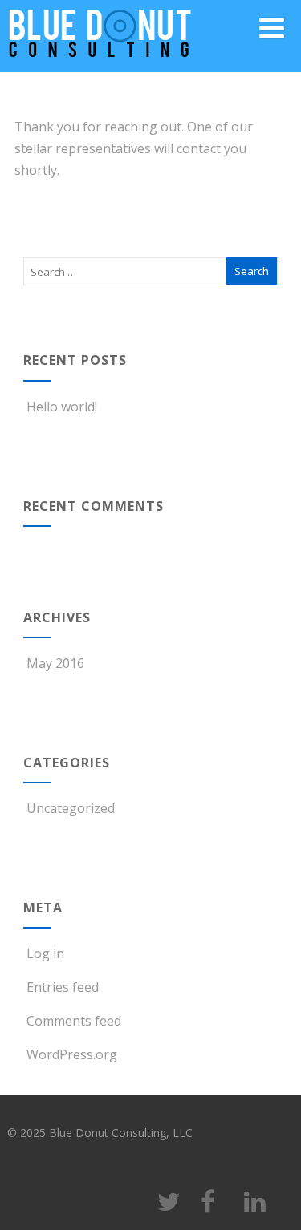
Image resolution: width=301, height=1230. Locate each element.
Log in (45, 953)
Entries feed (62, 987)
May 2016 (55, 663)
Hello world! (61, 406)
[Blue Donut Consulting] (100, 63)
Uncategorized (70, 808)
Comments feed (73, 1021)
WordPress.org (71, 1054)
